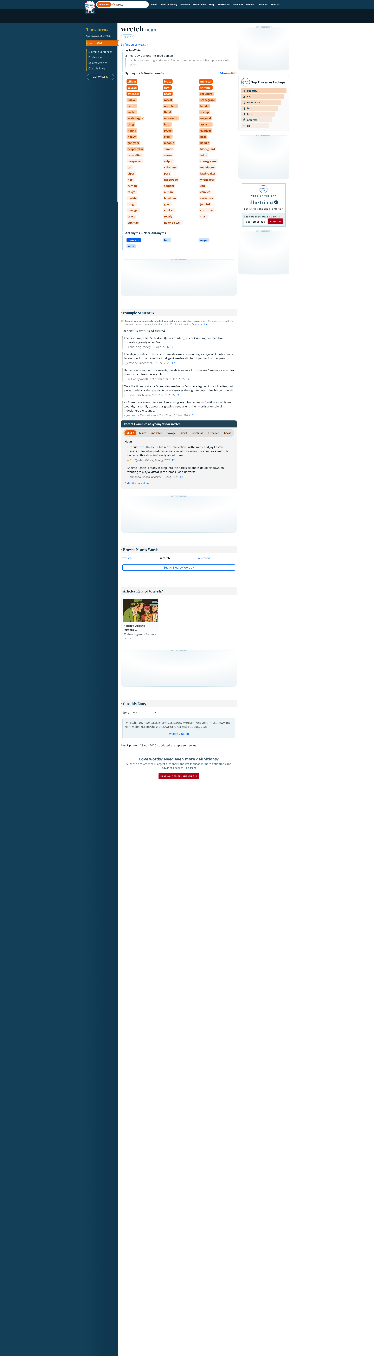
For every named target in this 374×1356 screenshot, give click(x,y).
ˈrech (126, 37)
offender (213, 433)
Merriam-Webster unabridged (178, 776)
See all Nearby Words (178, 567)
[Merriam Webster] (263, 189)
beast (227, 433)
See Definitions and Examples (262, 208)
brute (142, 433)
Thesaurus (262, 4)
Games (154, 4)
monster (156, 433)
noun (150, 29)
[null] (276, 202)
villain (130, 432)
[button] (275, 4)
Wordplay (238, 4)
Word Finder (199, 4)
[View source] (172, 347)
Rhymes (250, 4)
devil (184, 433)
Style (125, 712)
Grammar (185, 4)
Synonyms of (98, 36)
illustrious (261, 202)
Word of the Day (169, 4)
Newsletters (224, 4)
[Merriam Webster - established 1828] (90, 3)
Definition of (133, 44)
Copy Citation (180, 734)
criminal (197, 433)
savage (171, 433)
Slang (211, 4)
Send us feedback (200, 324)
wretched (204, 558)
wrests (126, 558)
